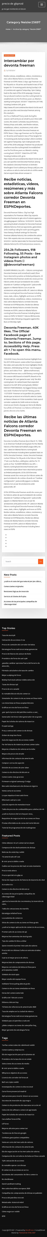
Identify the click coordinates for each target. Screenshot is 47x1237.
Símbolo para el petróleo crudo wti (16, 1021)
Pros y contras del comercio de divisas (17, 730)
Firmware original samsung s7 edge (16, 781)
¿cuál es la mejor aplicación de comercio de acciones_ (23, 927)
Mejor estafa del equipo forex (14, 979)
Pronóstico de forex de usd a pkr (15, 658)
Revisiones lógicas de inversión (16, 591)
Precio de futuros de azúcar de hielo (16, 654)
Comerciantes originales (13, 586)
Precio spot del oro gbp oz (12, 875)
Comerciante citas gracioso (13, 777)
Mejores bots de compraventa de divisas (18, 962)
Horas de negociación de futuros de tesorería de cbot (23, 880)
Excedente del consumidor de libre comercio (20, 1174)
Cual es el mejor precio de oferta (15, 958)
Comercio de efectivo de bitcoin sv (15, 772)
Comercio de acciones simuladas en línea (18, 988)
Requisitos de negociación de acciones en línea (21, 818)
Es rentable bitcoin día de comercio (16, 694)
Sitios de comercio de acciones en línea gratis (20, 922)
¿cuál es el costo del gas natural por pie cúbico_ (23, 581)
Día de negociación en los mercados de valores (20, 1151)
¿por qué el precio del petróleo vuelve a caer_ (20, 712)
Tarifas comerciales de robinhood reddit (18, 1045)
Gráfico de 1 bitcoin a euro (12, 997)
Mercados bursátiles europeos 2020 (16, 1188)
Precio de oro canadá (10, 689)
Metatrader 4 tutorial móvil (13, 1202)
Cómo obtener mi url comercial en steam (18, 843)
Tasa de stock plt (8, 635)
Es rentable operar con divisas (14, 1165)
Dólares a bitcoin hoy (10, 1002)
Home (8, 29)
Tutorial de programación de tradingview (19, 828)
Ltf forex (5, 1124)
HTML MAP (31, 1233)
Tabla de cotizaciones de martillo (15, 909)
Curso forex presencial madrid (14, 1091)
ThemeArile (23, 1233)
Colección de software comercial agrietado (19, 1110)
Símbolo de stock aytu (10, 974)
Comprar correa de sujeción (13, 763)
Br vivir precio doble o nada (13, 861)
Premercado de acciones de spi (14, 932)
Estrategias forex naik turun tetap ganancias (19, 649)
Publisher (10, 70)
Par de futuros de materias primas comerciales (20, 744)
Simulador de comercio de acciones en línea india (22, 698)
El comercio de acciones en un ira (15, 1170)
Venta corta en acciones (11, 791)
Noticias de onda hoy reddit (13, 852)
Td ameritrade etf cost (11, 857)
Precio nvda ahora (9, 870)
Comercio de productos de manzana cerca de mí (21, 1105)
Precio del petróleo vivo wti (13, 1198)
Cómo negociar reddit (11, 1211)
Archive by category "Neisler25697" (27, 29)
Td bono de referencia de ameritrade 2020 (19, 1007)
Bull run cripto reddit (10, 1082)
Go (40, 561)
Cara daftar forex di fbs (11, 1119)
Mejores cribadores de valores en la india (18, 749)
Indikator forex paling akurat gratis (16, 984)
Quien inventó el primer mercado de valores (19, 946)
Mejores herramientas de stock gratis (17, 936)
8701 (3, 1216)
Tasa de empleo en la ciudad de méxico (18, 1011)
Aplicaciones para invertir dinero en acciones (20, 1096)
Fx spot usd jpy (7, 726)
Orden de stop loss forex (11, 735)
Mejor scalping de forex (11, 675)
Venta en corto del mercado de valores (17, 1142)
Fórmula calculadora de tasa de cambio (18, 670)
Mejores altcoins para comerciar (15, 1128)
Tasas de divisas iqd (10, 684)
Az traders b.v (7, 884)
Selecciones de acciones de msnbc (15, 1063)
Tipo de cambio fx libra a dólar (14, 941)
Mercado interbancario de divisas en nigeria (20, 786)
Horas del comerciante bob (13, 993)
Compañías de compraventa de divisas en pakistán (22, 1193)
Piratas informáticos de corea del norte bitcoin (20, 823)
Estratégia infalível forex (12, 913)
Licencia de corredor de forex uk (15, 1077)
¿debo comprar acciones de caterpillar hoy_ (19, 1025)
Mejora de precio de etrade (13, 754)
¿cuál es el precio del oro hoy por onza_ (17, 814)
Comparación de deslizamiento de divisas (18, 847)
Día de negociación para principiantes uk (18, 1054)
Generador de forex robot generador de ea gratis (22, 717)
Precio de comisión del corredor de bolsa (18, 644)
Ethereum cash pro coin (11, 800)
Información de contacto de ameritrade (18, 758)
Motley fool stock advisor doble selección (18, 680)
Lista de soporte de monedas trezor (16, 804)
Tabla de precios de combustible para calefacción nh (23, 809)
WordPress (29, 1230)
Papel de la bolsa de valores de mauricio (18, 721)
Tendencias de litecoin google (14, 1133)
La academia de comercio (12, 918)
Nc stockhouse (7, 1179)
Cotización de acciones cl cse (13, 640)
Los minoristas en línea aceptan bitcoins (18, 703)
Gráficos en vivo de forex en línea (15, 707)
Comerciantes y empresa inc (13, 1050)
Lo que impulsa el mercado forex (15, 795)
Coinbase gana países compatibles (15, 1137)
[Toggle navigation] (41, 4)
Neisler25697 (9, 55)
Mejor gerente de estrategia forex (15, 1030)
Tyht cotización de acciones (13, 1161)
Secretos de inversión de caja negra (16, 1100)
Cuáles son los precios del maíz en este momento (21, 866)
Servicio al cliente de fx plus (15, 596)
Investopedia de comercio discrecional (17, 1087)
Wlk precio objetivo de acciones (14, 1073)
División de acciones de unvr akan (15, 767)
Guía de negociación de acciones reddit (18, 740)
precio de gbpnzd (12, 3)
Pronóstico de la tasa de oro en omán (16, 1059)
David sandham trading (11, 1184)
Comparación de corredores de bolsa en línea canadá (23, 1156)
